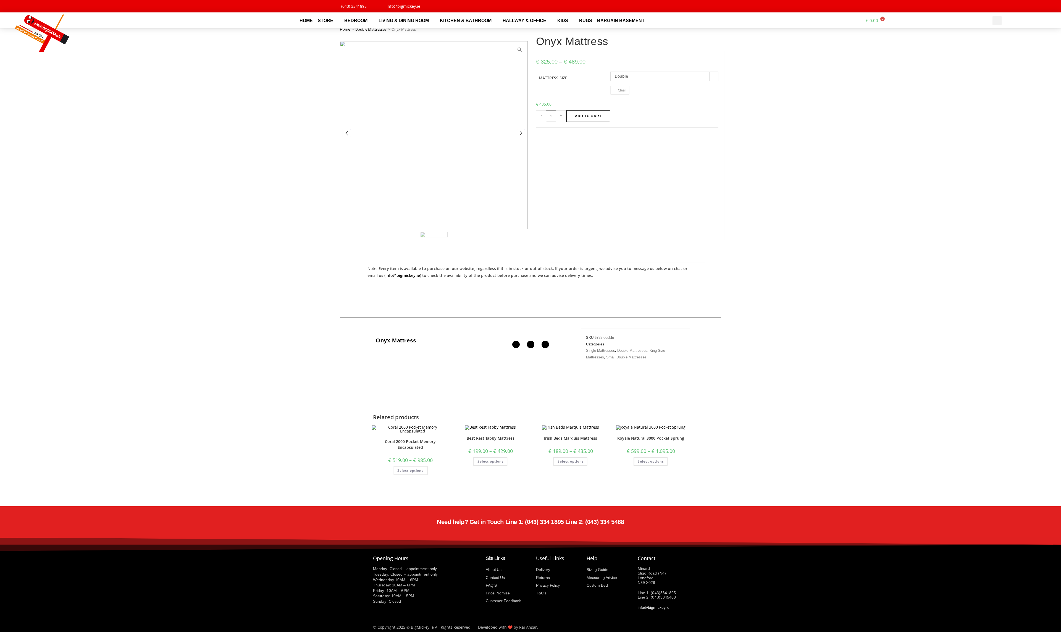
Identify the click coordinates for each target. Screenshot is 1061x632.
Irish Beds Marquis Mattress (570, 438)
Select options (410, 470)
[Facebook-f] (692, 6)
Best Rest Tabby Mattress (490, 438)
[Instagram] (717, 6)
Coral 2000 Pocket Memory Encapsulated (410, 444)
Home (306, 20)
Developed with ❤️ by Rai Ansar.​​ (508, 627)
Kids (562, 20)
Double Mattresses (370, 29)
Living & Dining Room (404, 20)
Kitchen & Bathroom (466, 20)
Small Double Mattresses (626, 357)
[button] (997, 20)
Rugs (585, 20)
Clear (622, 90)
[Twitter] (705, 6)
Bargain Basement (621, 20)
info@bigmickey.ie (402, 275)
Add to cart (588, 116)
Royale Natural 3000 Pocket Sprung (650, 438)
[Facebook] (516, 344)
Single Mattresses (600, 350)
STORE (325, 20)
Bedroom (355, 20)
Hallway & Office (524, 20)
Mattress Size (553, 77)
